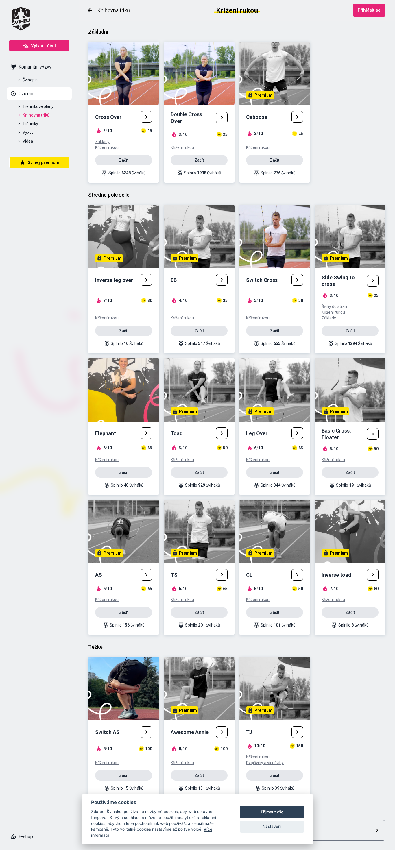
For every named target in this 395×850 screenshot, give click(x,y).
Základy (102, 141)
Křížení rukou (107, 147)
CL (249, 575)
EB (174, 280)
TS (174, 575)
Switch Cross (262, 280)
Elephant (105, 433)
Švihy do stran (334, 306)
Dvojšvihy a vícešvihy (265, 762)
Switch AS (107, 732)
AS (98, 575)
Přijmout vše (272, 812)
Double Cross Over (186, 117)
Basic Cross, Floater (336, 434)
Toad (177, 433)
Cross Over (108, 117)
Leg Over (256, 433)
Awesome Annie (190, 732)
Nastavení (272, 826)
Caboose (256, 117)
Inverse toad (336, 575)
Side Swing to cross (338, 280)
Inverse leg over (114, 280)
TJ (249, 732)
